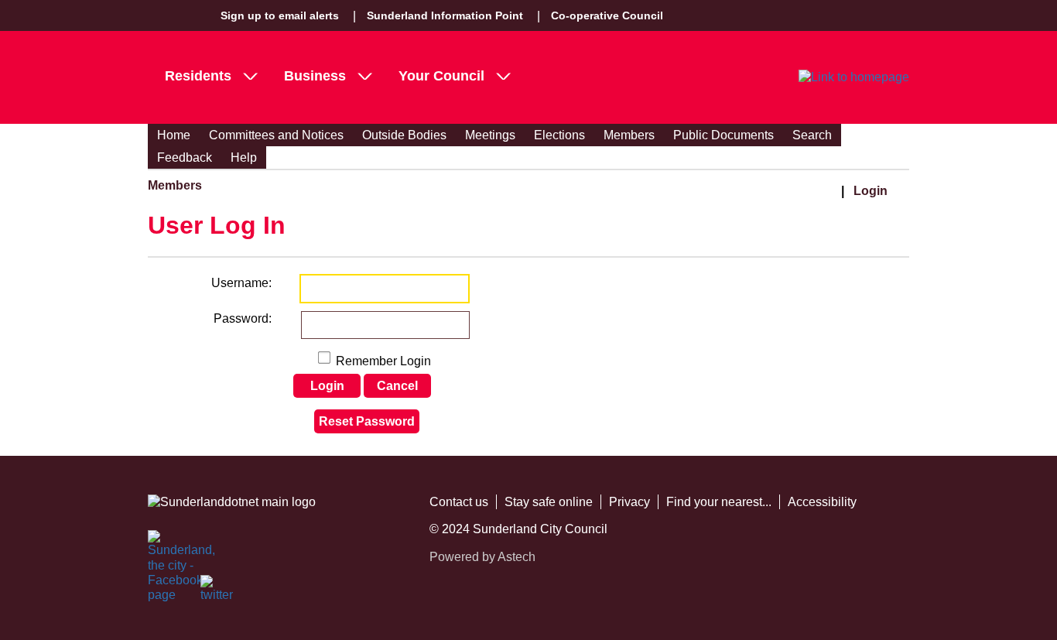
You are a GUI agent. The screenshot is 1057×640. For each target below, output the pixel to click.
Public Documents (723, 135)
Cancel (397, 385)
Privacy (629, 501)
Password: (243, 318)
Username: (241, 282)
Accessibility (822, 501)
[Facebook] (165, 547)
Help (244, 157)
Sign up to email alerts (280, 15)
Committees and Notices (276, 135)
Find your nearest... (718, 501)
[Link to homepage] (854, 77)
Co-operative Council (607, 15)
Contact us (458, 501)
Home (173, 135)
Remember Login (383, 361)
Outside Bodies (404, 135)
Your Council (441, 76)
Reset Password (367, 421)
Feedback (184, 157)
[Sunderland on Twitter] (217, 592)
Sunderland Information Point (445, 15)
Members (629, 135)
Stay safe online (549, 501)
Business (315, 76)
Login (870, 190)
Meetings (490, 135)
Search (812, 135)
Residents (198, 76)
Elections (559, 135)
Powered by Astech (482, 556)
